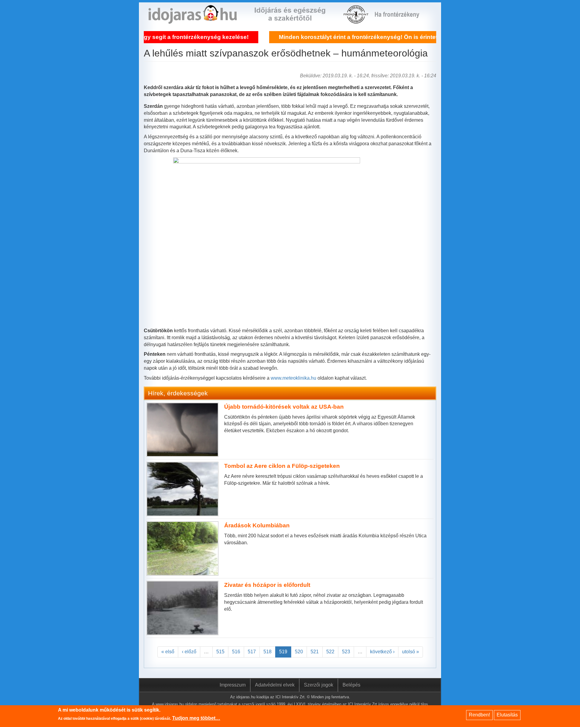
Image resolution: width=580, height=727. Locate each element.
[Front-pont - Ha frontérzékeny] (356, 20)
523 (346, 651)
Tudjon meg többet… (196, 718)
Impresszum (233, 684)
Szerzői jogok (318, 684)
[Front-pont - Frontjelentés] (401, 20)
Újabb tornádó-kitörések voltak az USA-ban (284, 407)
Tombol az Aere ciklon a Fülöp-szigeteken (282, 466)
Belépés (351, 684)
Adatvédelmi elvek (275, 684)
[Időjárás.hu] (192, 20)
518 (267, 651)
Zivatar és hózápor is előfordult (267, 585)
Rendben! (479, 714)
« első (167, 651)
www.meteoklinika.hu (293, 378)
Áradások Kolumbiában (257, 525)
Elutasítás (507, 714)
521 (315, 651)
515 (220, 651)
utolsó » (410, 651)
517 (252, 651)
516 (236, 651)
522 (330, 651)
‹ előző (189, 651)
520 (299, 651)
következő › (382, 651)
